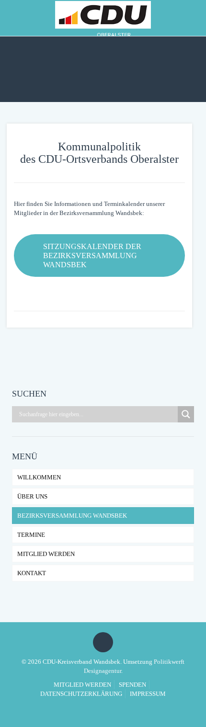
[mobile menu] (193, 17)
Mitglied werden (46, 553)
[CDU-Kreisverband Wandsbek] (103, 18)
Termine (31, 534)
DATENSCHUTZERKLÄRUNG (81, 693)
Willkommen (39, 477)
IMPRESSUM (148, 693)
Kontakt (31, 573)
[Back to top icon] (103, 642)
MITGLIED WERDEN (82, 684)
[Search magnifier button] (186, 414)
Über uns (32, 496)
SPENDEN (132, 684)
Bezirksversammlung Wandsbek (72, 515)
